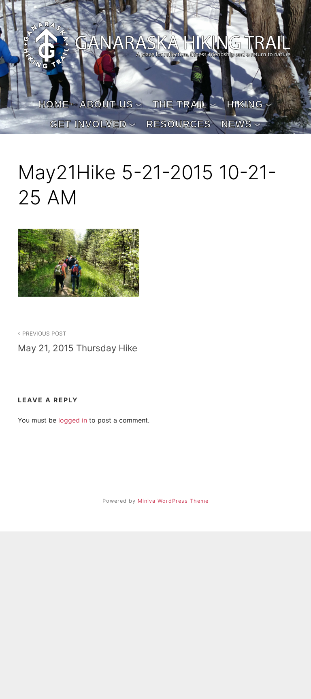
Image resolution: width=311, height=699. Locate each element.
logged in (72, 420)
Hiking (245, 104)
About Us (106, 104)
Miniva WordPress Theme (173, 501)
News (236, 124)
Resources (178, 124)
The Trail (180, 104)
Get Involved (88, 124)
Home (53, 104)
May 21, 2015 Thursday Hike (77, 341)
